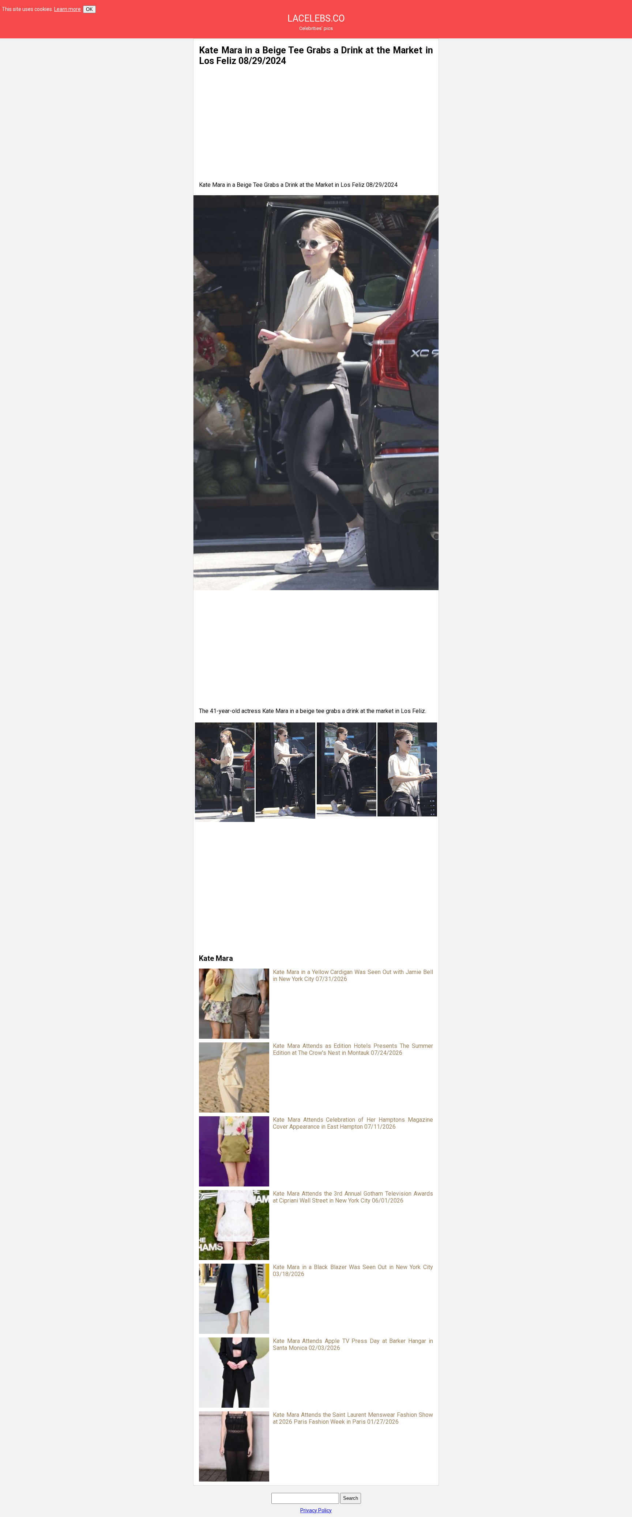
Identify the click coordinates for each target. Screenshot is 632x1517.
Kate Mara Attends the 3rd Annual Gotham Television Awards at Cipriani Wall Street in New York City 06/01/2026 (353, 1197)
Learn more (67, 9)
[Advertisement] (116, 89)
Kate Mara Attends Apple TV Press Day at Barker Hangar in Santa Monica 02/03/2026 (353, 1344)
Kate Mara (216, 958)
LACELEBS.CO (316, 18)
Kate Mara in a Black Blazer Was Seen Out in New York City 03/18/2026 (353, 1271)
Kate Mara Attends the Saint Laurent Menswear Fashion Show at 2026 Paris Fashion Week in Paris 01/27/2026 (353, 1418)
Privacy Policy (316, 1510)
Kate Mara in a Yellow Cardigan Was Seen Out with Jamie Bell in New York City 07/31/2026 (353, 975)
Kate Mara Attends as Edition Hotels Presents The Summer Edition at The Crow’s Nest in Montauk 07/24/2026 (353, 1049)
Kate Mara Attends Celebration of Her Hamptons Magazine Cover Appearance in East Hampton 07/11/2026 (353, 1123)
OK (89, 9)
